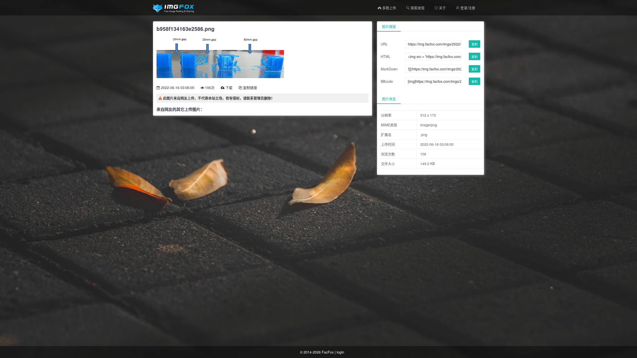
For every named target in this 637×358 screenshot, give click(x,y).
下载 (228, 87)
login (340, 352)
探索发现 (417, 7)
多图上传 (388, 7)
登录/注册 (465, 7)
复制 (475, 44)
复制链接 (249, 87)
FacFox (328, 352)
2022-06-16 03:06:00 (177, 87)
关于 (440, 7)
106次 (209, 87)
